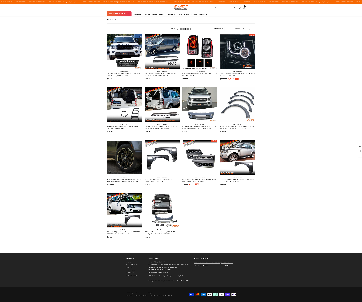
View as (172, 29)
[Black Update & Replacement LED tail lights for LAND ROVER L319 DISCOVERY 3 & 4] (199, 51)
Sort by (237, 29)
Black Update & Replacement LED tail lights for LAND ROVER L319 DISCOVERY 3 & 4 (199, 75)
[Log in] (235, 8)
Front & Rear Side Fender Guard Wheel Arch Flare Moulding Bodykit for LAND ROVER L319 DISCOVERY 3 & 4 (237, 127)
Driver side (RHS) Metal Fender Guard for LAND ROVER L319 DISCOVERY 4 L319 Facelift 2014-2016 (124, 233)
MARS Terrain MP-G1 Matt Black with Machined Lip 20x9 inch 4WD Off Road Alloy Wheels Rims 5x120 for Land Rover (124, 180)
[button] (177, 29)
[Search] (223, 7)
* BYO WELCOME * (221, 2)
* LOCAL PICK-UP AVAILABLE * (259, 2)
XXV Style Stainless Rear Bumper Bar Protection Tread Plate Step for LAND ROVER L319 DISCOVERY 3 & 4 (161, 127)
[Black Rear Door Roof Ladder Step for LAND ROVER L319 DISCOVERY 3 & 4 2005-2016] (124, 104)
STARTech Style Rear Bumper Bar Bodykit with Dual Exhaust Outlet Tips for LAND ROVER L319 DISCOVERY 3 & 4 (161, 233)
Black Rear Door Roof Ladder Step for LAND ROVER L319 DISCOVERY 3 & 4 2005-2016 (123, 127)
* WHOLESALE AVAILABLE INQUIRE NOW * (239, 2)
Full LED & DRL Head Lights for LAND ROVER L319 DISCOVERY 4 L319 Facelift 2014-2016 (237, 75)
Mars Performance (124, 71)
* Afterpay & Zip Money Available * (71, 2)
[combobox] (221, 7)
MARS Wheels (124, 177)
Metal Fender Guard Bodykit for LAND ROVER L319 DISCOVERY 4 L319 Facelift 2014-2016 (159, 180)
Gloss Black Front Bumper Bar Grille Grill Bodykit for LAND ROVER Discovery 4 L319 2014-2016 (123, 75)
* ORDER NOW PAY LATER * (54, 2)
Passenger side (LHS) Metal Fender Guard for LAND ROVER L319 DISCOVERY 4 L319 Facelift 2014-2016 (237, 180)
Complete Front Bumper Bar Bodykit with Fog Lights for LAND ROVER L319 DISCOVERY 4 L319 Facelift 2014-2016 (199, 127)
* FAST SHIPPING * (21, 2)
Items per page (218, 29)
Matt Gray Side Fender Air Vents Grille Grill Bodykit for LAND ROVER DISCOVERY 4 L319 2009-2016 (199, 180)
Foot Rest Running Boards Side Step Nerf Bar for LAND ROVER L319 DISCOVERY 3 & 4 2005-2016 (160, 75)
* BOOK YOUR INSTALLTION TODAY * (92, 2)
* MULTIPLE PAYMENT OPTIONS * (36, 2)
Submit (227, 266)
